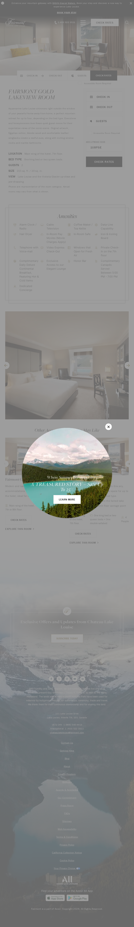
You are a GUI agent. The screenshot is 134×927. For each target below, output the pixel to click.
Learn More (67, 499)
